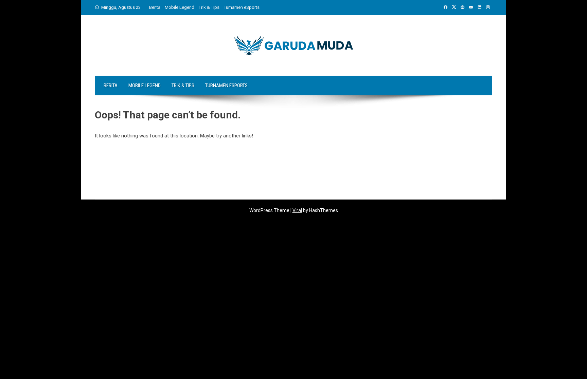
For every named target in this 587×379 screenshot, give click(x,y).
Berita (154, 7)
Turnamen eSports (242, 7)
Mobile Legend (179, 7)
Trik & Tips (209, 7)
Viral (297, 210)
